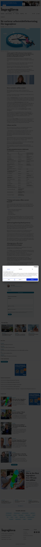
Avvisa (9, 279)
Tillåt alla (32, 279)
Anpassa (20, 279)
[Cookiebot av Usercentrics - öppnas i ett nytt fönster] (34, 266)
